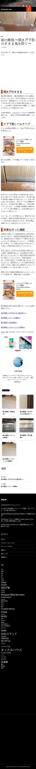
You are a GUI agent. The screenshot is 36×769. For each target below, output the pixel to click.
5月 (2, 575)
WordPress (5, 641)
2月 (2, 571)
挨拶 (2, 550)
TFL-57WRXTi (5, 626)
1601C (4, 582)
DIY (2, 36)
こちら (14, 113)
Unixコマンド (9, 633)
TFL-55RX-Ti (4, 624)
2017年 (5, 587)
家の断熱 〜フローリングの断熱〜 (13, 327)
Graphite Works (7, 609)
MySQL (4, 616)
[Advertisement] (18, 73)
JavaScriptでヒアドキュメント (10, 505)
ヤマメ (4, 659)
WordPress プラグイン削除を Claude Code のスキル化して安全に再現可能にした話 (17, 520)
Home (3, 332)
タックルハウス (11, 649)
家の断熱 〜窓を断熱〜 (9, 322)
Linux (4, 611)
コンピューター (6, 543)
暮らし (3, 553)
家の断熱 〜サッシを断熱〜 (10, 318)
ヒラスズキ (6, 652)
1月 (2, 569)
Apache (3, 599)
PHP (2, 618)
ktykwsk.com (6, 9)
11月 (2, 579)
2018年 (3, 590)
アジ (3, 643)
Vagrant (3, 636)
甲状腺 (3, 666)
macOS (2, 614)
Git (2, 606)
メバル (3, 657)
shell (2, 622)
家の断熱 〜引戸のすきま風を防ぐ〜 (14, 313)
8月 (2, 577)
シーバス (5, 646)
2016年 (4, 585)
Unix (3, 630)
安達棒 (4, 662)
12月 (2, 580)
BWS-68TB (4, 601)
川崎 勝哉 (4, 47)
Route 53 (3, 620)
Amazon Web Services (12, 594)
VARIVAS (5, 638)
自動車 (3, 557)
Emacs (2, 604)
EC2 (2, 603)
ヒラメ (2, 655)
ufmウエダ (3, 628)
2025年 (3, 592)
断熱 (4, 468)
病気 (2, 668)
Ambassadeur (6, 597)
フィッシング (5, 546)
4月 (2, 573)
